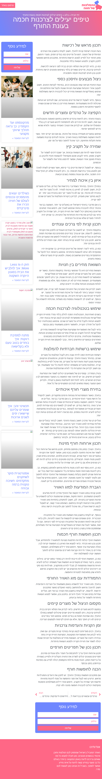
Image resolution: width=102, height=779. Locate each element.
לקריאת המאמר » (20, 138)
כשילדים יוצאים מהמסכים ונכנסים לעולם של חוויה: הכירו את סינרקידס (17, 200)
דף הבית (75, 15)
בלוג (67, 15)
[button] (48, 6)
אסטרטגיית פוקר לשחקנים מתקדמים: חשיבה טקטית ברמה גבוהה (17, 480)
